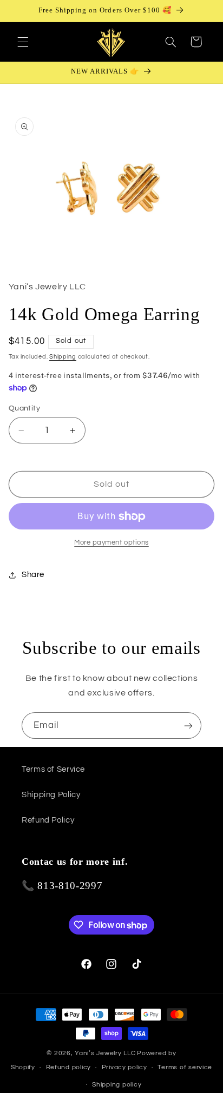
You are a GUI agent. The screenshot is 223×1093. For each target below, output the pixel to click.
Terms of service (185, 1067)
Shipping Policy (51, 795)
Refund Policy (48, 820)
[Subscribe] (188, 725)
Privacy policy (124, 1067)
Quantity (24, 408)
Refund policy (68, 1067)
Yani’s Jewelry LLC (105, 1053)
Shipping (62, 357)
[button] (22, 41)
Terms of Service (53, 769)
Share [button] (33, 575)
